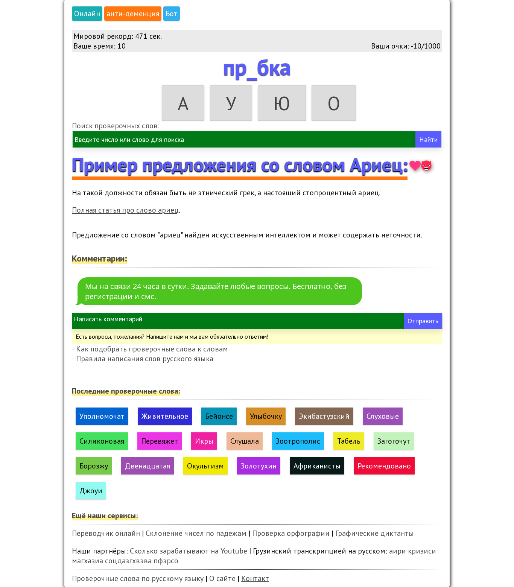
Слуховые (382, 416)
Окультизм (205, 466)
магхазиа (87, 561)
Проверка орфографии (291, 533)
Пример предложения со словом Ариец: (240, 164)
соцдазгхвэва (128, 561)
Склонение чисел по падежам (196, 533)
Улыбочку (266, 416)
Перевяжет (159, 441)
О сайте (222, 578)
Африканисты (317, 466)
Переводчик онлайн (106, 533)
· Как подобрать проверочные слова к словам (150, 349)
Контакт (255, 578)
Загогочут (393, 441)
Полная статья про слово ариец (125, 210)
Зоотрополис (298, 441)
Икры (204, 441)
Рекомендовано (384, 466)
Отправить (423, 320)
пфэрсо (166, 561)
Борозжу (93, 466)
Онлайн (87, 13)
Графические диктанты (374, 533)
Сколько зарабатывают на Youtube (188, 551)
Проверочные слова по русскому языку (138, 578)
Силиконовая (101, 441)
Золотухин (259, 466)
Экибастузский (324, 416)
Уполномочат (102, 416)
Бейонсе (219, 416)
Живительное (164, 416)
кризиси (422, 551)
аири (397, 551)
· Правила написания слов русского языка (142, 358)
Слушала (244, 441)
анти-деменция (132, 13)
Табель (348, 441)
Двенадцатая (147, 466)
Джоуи (90, 491)
